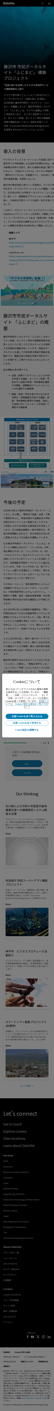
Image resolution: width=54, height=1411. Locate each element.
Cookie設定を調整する (27, 730)
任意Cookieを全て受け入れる (27, 716)
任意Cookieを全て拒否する (27, 723)
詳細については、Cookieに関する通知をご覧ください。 (27, 704)
